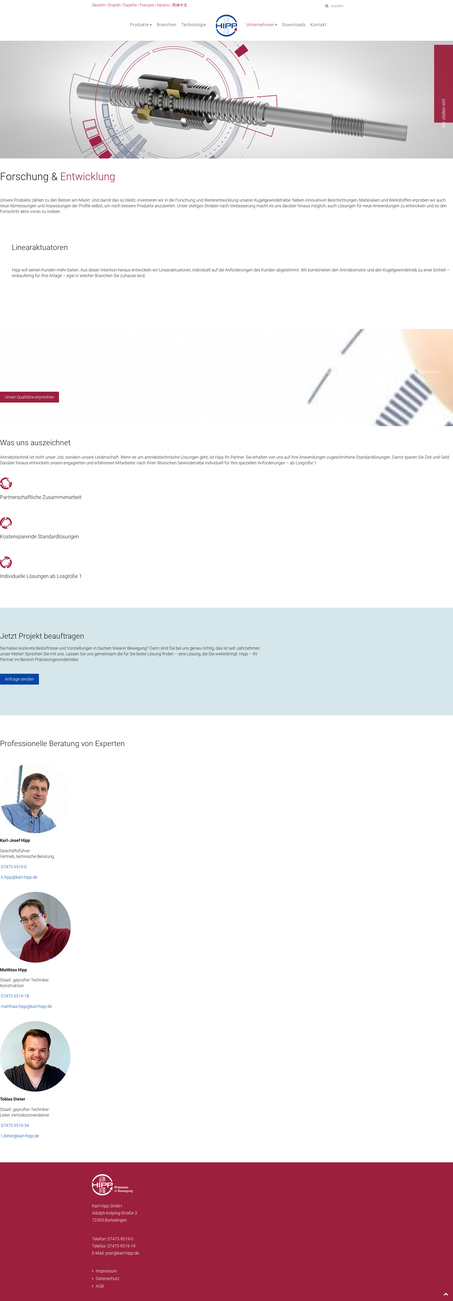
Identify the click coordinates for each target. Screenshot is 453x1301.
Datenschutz (107, 1278)
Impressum (106, 1270)
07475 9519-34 (15, 1125)
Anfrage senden (19, 679)
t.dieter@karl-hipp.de (20, 1135)
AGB (100, 1286)
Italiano (163, 5)
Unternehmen (260, 24)
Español (130, 5)
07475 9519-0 (14, 866)
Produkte (139, 24)
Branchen (166, 24)
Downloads (294, 24)
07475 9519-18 (15, 995)
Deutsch (98, 5)
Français (147, 5)
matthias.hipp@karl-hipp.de (26, 1006)
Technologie (193, 24)
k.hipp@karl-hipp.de (19, 877)
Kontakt (318, 24)
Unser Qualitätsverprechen (29, 397)
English (114, 5)
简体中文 (179, 5)
